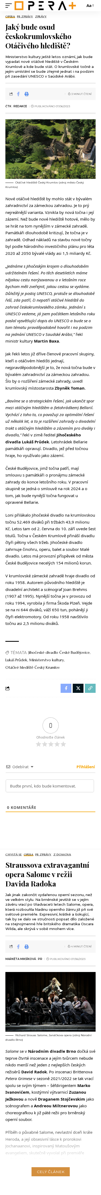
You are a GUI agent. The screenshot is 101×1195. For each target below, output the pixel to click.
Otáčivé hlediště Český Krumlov (32, 667)
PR (40, 959)
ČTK (8, 106)
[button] (10, 5)
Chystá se (13, 854)
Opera (10, 16)
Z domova (62, 854)
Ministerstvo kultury (46, 660)
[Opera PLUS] (45, 5)
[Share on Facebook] (18, 94)
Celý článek (50, 1172)
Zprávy (41, 16)
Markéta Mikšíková (20, 959)
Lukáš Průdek (16, 660)
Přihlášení (85, 766)
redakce (20, 106)
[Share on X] (78, 688)
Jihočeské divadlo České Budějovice (59, 652)
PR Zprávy (25, 16)
